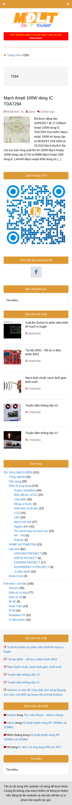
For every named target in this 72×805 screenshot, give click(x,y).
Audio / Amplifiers (25, 490)
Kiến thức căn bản (15, 583)
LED (17, 517)
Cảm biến (20, 499)
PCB (12, 610)
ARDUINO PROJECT (27, 553)
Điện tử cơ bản (18, 592)
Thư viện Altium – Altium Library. (44, 715)
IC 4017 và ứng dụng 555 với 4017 (40, 747)
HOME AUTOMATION (22, 544)
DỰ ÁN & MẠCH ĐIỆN (18, 472)
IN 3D (12, 601)
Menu (36, 4)
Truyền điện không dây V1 (41, 432)
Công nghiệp (17, 476)
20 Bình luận (47, 111)
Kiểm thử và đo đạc (26, 508)
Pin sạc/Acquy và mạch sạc (31, 530)
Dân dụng (15, 481)
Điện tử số (15, 597)
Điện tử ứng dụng (20, 485)
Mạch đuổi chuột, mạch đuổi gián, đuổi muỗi (34, 666)
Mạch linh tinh (22, 521)
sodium (11, 715)
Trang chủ (13, 55)
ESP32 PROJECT (25, 558)
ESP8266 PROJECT (27, 562)
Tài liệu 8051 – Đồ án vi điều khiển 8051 (32, 659)
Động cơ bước (23, 503)
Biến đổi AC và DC (26, 494)
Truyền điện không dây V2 (41, 405)
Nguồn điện (21, 526)
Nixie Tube (15, 606)
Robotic (19, 539)
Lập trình (14, 549)
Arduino (14, 588)
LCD (17, 512)
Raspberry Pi (17, 615)
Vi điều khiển (22, 571)
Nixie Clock (16, 576)
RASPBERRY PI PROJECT (31, 567)
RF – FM (19, 535)
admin (11, 722)
